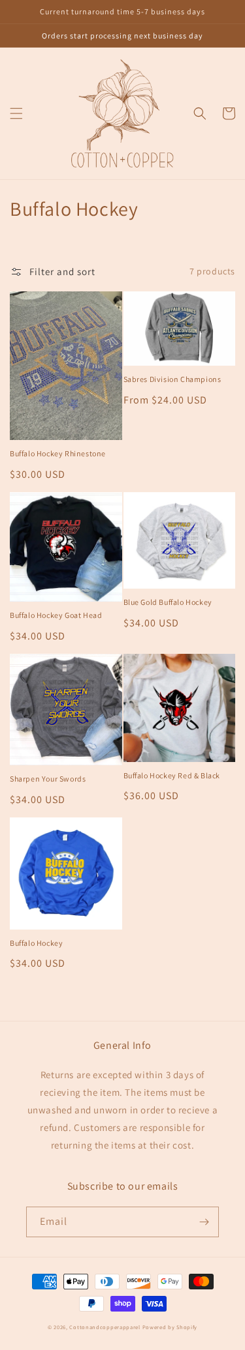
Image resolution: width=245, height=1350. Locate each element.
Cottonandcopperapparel (104, 1326)
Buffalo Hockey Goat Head (56, 615)
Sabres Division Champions (172, 379)
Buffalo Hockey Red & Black (172, 775)
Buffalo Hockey (36, 943)
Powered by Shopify (170, 1326)
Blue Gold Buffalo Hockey (167, 602)
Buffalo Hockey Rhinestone (58, 453)
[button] (16, 113)
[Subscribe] (203, 1222)
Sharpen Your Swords (48, 779)
